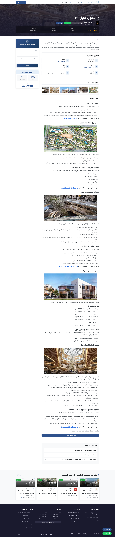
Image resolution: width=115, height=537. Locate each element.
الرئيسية (97, 15)
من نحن (28, 524)
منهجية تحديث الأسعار (47, 522)
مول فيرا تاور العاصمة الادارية (69, 427)
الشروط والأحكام (26, 521)
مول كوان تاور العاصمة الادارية (69, 188)
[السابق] (98, 90)
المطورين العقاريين (72, 512)
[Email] (41, 534)
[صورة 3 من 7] (74, 90)
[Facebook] (51, 534)
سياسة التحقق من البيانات (24, 512)
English (18, 534)
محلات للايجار (41, 516)
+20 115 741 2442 (90, 518)
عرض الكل (19, 475)
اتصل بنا (58, 23)
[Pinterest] (43, 534)
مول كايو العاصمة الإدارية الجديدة (68, 267)
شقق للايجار (41, 514)
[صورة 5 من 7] (54, 90)
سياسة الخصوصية (26, 518)
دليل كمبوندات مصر (72, 515)
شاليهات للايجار (40, 519)
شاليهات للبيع (55, 519)
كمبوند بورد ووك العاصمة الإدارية (47, 493)
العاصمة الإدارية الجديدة (89, 67)
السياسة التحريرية (26, 515)
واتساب (66, 23)
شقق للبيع (55, 514)
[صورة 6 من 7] (44, 90)
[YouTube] (46, 534)
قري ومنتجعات (74, 521)
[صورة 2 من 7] (84, 90)
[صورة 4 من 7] (64, 90)
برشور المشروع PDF (76, 23)
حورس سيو (91, 534)
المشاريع (93, 15)
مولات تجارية (74, 518)
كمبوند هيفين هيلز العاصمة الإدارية (89, 493)
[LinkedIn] (48, 534)
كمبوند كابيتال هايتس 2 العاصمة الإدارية (68, 493)
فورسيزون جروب (61, 61)
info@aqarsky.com (91, 520)
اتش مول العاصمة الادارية (70, 119)
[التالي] (43, 90)
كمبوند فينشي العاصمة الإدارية (26, 493)
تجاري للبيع (55, 516)
